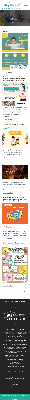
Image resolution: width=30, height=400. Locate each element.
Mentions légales (6, 395)
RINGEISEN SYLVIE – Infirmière (15, 359)
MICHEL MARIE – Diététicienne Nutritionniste (15, 333)
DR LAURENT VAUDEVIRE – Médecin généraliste (15, 351)
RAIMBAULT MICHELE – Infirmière (15, 358)
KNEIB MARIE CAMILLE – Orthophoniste (15, 355)
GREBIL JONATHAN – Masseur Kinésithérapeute (15, 341)
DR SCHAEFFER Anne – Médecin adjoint (15, 348)
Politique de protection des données (19, 395)
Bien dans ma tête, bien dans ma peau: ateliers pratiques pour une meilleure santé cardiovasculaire (14, 78)
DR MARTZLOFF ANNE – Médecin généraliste (15, 347)
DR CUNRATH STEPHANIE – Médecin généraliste (15, 344)
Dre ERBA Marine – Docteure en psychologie (15, 339)
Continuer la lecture (8, 72)
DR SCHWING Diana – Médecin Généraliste (15, 350)
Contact (15, 397)
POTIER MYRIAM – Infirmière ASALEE (15, 366)
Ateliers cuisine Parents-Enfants (13, 124)
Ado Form (6, 31)
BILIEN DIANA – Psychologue (15, 335)
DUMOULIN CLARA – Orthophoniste (15, 356)
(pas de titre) (15, 384)
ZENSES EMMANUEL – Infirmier (15, 352)
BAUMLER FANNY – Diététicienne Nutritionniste (15, 332)
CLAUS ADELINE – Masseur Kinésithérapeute (15, 343)
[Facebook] (15, 324)
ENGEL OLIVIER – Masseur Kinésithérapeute (15, 340)
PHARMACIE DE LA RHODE (15, 363)
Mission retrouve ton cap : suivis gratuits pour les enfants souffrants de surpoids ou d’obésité (15, 199)
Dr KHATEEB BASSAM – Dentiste (15, 364)
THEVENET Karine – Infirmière (15, 354)
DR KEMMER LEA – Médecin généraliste (15, 345)
